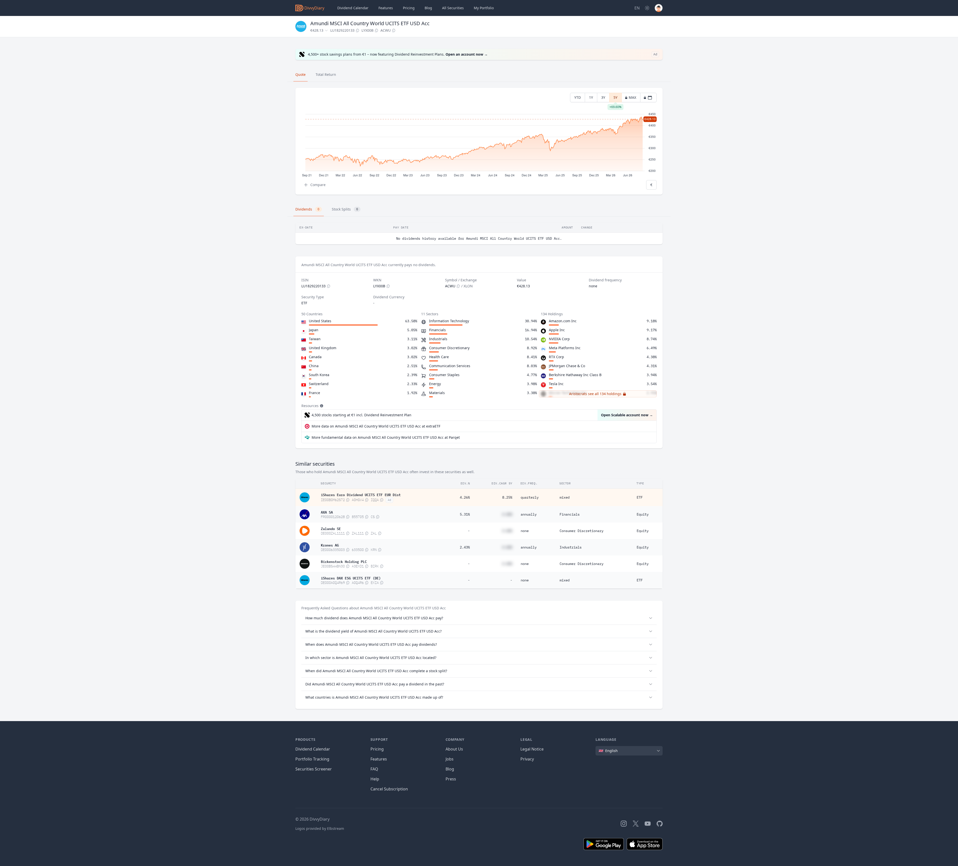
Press (451, 779)
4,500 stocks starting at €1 (361, 415)
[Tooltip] (321, 406)
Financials (570, 514)
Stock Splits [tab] (345, 209)
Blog (450, 769)
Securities (453, 7)
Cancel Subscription (389, 789)
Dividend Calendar (352, 7)
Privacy (527, 759)
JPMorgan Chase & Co (567, 365)
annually (529, 514)
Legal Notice (532, 749)
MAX (632, 97)
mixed (565, 497)
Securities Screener (313, 769)
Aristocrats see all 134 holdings (595, 393)
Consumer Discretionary (581, 531)
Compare (318, 184)
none (525, 531)
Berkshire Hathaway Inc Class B (575, 374)
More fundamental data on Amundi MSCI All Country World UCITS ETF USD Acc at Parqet (386, 437)
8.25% (507, 497)
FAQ (374, 769)
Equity (643, 514)
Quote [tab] (300, 74)
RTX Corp (556, 356)
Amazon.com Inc (563, 321)
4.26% (465, 497)
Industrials (571, 547)
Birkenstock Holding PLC (344, 561)
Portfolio (484, 7)
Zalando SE (331, 528)
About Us (454, 749)
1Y (591, 97)
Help (374, 779)
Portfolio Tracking (312, 759)
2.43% (465, 547)
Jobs (450, 759)
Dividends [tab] (307, 209)
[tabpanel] (479, 141)
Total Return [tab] (326, 74)
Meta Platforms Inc (565, 347)
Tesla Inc (556, 383)
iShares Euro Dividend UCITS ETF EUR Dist (361, 494)
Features (385, 7)
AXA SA (327, 511)
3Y (603, 97)
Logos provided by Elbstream (319, 828)
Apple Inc (557, 329)
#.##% (507, 514)
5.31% (465, 514)
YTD (577, 97)
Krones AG (330, 544)
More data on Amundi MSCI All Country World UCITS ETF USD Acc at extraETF (376, 426)
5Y (615, 98)
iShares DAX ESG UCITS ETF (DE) (351, 577)
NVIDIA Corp (559, 338)
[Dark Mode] (647, 7)
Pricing (409, 7)
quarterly (530, 497)
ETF (640, 497)
